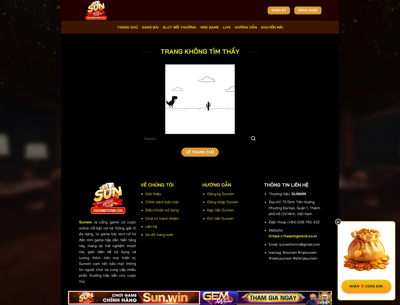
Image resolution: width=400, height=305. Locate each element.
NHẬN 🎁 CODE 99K (366, 286)
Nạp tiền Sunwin (220, 210)
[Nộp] (253, 138)
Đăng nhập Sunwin (222, 202)
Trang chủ (127, 27)
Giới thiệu (153, 193)
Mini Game (209, 27)
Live (227, 27)
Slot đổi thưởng (179, 27)
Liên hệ (151, 226)
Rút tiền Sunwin (220, 218)
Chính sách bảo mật (162, 202)
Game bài (150, 27)
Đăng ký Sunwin (220, 193)
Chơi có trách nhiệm (162, 218)
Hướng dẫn (246, 27)
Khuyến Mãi (272, 27)
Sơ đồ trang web (159, 234)
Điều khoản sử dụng (162, 210)
